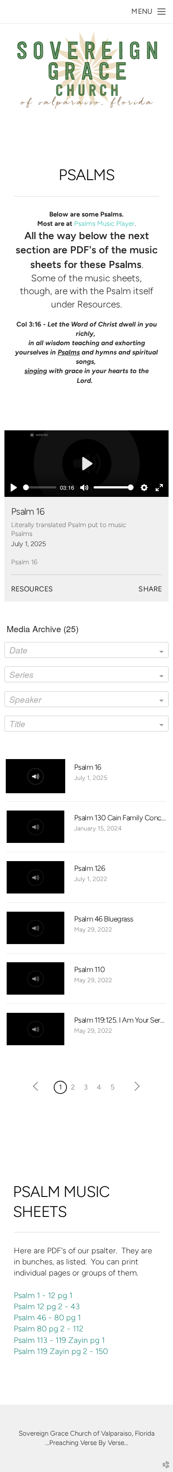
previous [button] (38, 1086)
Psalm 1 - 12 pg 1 (43, 1295)
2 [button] (73, 1087)
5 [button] (112, 1087)
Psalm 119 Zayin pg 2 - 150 (61, 1351)
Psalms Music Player (104, 224)
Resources (32, 589)
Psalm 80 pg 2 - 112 (48, 1328)
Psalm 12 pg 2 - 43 (47, 1306)
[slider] (40, 487)
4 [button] (99, 1087)
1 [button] (60, 1087)
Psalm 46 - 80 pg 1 (47, 1317)
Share (150, 589)
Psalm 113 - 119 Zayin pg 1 (59, 1340)
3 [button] (86, 1087)
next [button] (135, 1086)
